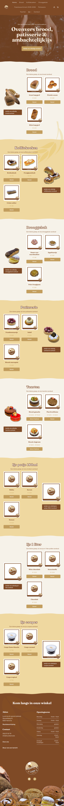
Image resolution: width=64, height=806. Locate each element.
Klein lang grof (34, 125)
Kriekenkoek (11, 173)
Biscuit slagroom (34, 442)
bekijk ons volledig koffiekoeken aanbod (50, 190)
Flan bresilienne (52, 412)
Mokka (11, 490)
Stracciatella (52, 569)
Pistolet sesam (52, 95)
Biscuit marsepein (11, 362)
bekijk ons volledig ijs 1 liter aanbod (12, 586)
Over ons (6, 742)
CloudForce (47, 804)
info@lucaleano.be (9, 736)
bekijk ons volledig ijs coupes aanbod (50, 664)
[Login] (54, 7)
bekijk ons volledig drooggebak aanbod (11, 271)
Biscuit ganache (34, 412)
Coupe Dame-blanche (11, 647)
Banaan (11, 520)
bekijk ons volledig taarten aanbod (11, 429)
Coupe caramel (29, 647)
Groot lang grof (34, 95)
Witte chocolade (34, 569)
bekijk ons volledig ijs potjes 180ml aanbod (50, 507)
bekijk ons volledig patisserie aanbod (49, 349)
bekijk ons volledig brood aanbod (11, 112)
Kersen (29, 490)
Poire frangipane (34, 284)
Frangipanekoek (29, 173)
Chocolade (34, 599)
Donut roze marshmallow (34, 253)
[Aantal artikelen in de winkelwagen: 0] (58, 7)
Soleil (30, 332)
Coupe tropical (11, 677)
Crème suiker (11, 203)
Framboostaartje (12, 332)
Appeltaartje (52, 252)
